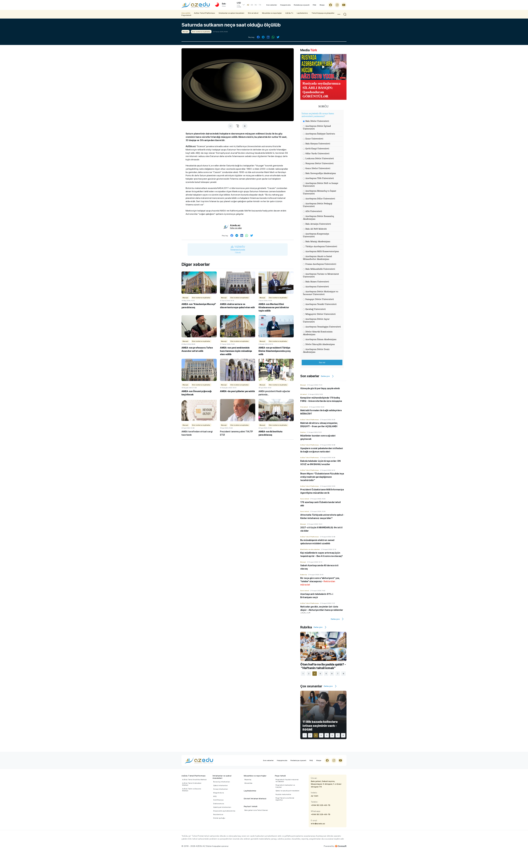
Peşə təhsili (186, 15)
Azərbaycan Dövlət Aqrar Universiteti (316, 320)
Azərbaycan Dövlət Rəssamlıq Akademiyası (318, 217)
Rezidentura (218, 814)
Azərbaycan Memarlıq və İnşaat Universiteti (319, 192)
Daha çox (325, 376)
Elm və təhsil (253, 13)
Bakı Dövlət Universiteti (317, 121)
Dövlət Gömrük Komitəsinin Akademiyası (317, 333)
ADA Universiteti (313, 211)
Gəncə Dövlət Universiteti (317, 168)
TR (260, 5)
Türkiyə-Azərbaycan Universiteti (321, 246)
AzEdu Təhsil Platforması (204, 13)
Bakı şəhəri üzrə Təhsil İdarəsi (256, 810)
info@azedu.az (318, 823)
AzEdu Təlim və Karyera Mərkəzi (191, 790)
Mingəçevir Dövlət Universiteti (320, 314)
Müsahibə (248, 783)
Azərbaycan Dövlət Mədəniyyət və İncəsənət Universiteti (320, 293)
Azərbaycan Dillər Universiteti (320, 198)
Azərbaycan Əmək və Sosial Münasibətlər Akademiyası (317, 257)
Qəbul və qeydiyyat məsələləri (287, 791)
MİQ (215, 796)
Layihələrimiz (302, 13)
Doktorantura (218, 804)
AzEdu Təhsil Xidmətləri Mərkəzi (191, 784)
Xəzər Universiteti (314, 138)
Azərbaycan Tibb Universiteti (319, 178)
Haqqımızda (285, 5)
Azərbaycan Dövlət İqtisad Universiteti (317, 127)
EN (252, 5)
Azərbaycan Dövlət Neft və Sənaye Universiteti (320, 184)
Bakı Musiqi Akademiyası (317, 241)
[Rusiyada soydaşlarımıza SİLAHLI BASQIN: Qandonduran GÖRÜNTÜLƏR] (323, 67)
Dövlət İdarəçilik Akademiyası (320, 344)
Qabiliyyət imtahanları (222, 807)
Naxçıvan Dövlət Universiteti (319, 163)
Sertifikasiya (218, 800)
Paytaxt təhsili (250, 806)
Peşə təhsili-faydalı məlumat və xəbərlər (287, 780)
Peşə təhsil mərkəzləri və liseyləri (285, 786)
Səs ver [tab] (322, 362)
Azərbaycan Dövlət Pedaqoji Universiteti (317, 205)
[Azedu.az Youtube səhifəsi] (343, 5)
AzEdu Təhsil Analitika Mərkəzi (194, 780)
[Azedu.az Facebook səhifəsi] (330, 5)
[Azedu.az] (196, 5)
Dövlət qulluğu (219, 818)
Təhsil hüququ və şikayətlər (323, 13)
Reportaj (247, 780)
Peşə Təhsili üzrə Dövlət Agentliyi (285, 799)
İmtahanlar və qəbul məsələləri (231, 13)
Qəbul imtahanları (220, 785)
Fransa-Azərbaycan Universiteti (320, 264)
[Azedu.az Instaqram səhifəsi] (337, 5)
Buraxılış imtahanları (221, 782)
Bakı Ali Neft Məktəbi (316, 229)
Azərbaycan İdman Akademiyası (320, 339)
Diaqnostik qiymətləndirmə (224, 811)
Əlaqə (322, 5)
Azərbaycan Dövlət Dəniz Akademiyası (316, 350)
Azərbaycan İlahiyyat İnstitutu (320, 133)
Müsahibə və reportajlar (272, 13)
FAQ (314, 5)
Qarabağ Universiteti (315, 309)
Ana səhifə (186, 13)
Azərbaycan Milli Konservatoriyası (322, 251)
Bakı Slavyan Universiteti (317, 143)
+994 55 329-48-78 (320, 805)
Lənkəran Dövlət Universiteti (319, 158)
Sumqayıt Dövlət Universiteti (319, 299)
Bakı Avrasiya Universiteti (318, 224)
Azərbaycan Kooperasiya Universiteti (316, 235)
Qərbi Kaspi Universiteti (317, 148)
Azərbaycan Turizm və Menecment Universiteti (321, 275)
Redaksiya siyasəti (302, 5)
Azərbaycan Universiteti (317, 286)
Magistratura (218, 793)
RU (256, 5)
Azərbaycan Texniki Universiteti (321, 304)
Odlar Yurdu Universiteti (317, 153)
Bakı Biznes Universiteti (317, 281)
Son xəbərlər (271, 5)
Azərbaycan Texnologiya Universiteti (323, 326)
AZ (248, 5)
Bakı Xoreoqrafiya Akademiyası (320, 173)
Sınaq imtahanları (220, 789)
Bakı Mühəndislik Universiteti (320, 269)
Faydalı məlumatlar (283, 794)
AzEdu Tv (289, 13)
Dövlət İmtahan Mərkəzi (255, 798)
